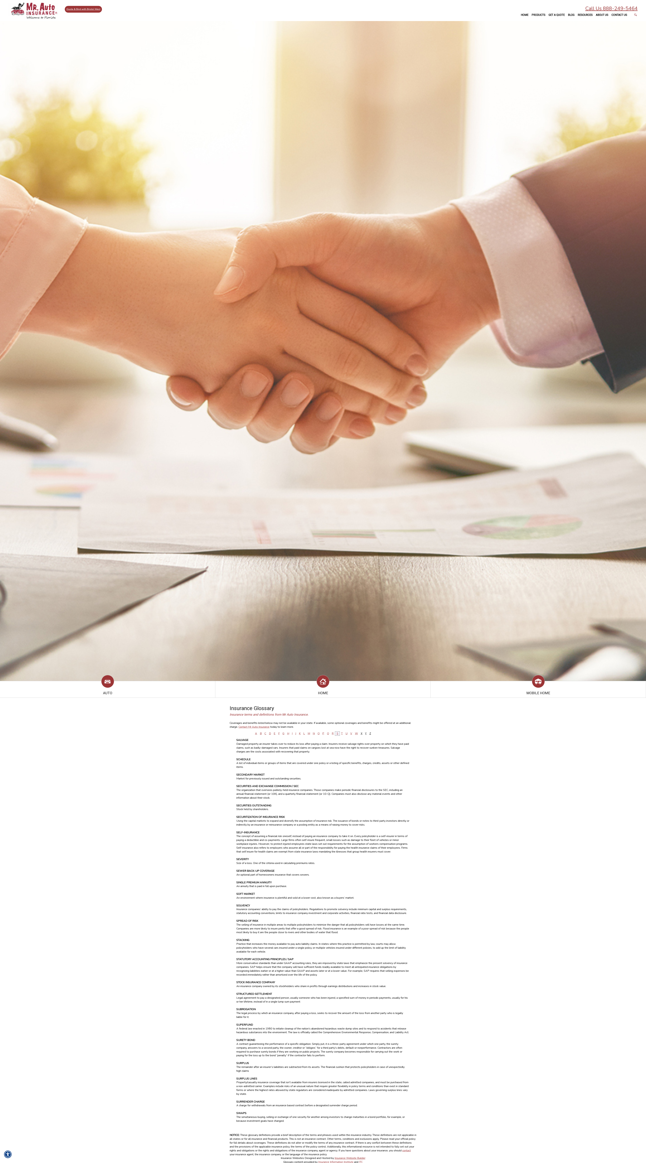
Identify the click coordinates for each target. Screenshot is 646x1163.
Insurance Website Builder (350, 1158)
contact (406, 1150)
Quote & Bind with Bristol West (83, 9)
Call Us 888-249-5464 (611, 8)
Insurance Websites (292, 1158)
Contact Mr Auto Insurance (254, 727)
